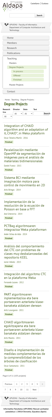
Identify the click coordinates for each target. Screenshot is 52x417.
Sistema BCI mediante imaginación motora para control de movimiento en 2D (24, 181)
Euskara (45, 3)
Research (12, 48)
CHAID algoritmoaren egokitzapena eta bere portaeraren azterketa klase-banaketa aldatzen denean (24, 327)
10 (21, 389)
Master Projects (16, 84)
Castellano (35, 3)
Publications (13, 53)
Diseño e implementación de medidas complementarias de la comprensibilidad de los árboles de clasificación (24, 355)
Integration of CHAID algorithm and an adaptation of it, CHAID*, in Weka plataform (26, 129)
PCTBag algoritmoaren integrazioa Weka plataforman (25, 228)
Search (39, 15)
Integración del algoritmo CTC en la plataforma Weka (25, 276)
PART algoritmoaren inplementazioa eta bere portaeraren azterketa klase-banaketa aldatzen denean (24, 300)
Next (34, 389)
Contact (11, 91)
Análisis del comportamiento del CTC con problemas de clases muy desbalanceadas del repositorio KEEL (26, 252)
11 (27, 389)
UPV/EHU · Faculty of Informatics (23, 24)
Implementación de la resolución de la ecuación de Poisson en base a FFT (24, 205)
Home (10, 37)
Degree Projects (16, 67)
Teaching (12, 58)
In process (18, 71)
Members (12, 42)
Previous (8, 384)
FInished (17, 79)
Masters (13, 63)
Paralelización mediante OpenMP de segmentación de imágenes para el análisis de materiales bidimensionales (24, 155)
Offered (16, 75)
